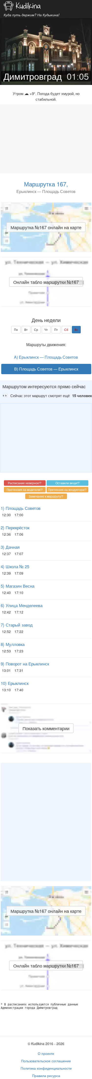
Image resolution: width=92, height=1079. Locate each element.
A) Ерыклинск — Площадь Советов (46, 357)
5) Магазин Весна (17, 586)
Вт (26, 329)
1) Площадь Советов (20, 508)
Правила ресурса (46, 1075)
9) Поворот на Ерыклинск (25, 664)
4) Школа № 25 (15, 566)
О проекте (46, 1053)
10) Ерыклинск (14, 683)
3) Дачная (10, 547)
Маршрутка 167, (46, 183)
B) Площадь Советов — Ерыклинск (46, 369)
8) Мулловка (13, 644)
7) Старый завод (17, 625)
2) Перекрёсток (15, 528)
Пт (56, 329)
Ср (36, 329)
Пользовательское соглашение (46, 1060)
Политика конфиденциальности (46, 1068)
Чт (46, 329)
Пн (16, 329)
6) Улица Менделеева (21, 605)
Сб (66, 329)
